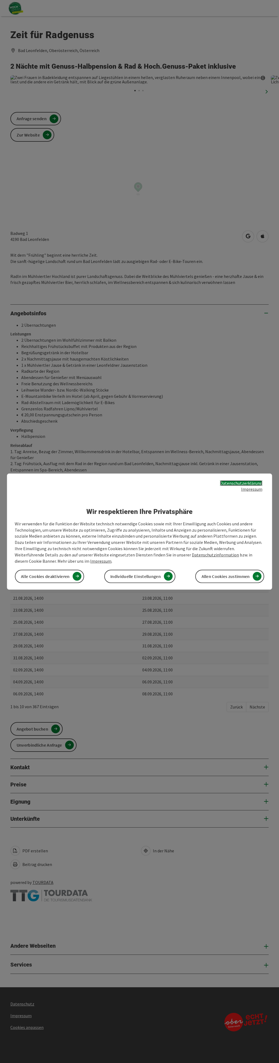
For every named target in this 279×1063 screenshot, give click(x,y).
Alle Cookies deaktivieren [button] (45, 576)
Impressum (251, 489)
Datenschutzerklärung (241, 483)
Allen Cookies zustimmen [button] (226, 576)
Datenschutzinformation (215, 555)
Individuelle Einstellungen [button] (135, 576)
